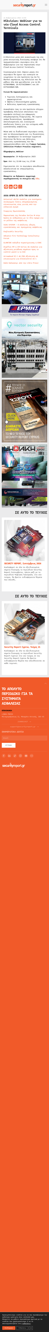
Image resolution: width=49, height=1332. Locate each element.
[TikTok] (15, 756)
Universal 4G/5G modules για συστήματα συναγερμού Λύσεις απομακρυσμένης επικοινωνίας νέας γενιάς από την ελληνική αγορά (22, 203)
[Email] (32, 756)
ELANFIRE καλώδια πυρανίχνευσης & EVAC (23, 242)
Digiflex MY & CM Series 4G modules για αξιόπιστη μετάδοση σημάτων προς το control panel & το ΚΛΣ (23, 249)
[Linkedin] (9, 756)
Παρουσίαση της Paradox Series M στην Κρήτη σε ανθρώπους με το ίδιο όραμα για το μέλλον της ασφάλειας (23, 218)
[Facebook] (4, 756)
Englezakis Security (13, 231)
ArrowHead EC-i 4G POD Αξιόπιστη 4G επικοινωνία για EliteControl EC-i (21, 257)
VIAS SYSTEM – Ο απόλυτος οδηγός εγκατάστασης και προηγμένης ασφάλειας (23, 226)
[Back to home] (24, 5)
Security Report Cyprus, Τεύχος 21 (22, 647)
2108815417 (23, 721)
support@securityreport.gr (22, 726)
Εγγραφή (8, 745)
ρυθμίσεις (26, 1324)
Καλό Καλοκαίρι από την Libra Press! (21, 263)
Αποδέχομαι (9, 1328)
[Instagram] (20, 756)
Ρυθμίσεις (22, 1328)
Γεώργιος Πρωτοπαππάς (14, 211)
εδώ (37, 178)
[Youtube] (26, 756)
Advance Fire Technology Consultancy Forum (21, 237)
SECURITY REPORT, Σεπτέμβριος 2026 (22, 563)
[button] (46, 5)
